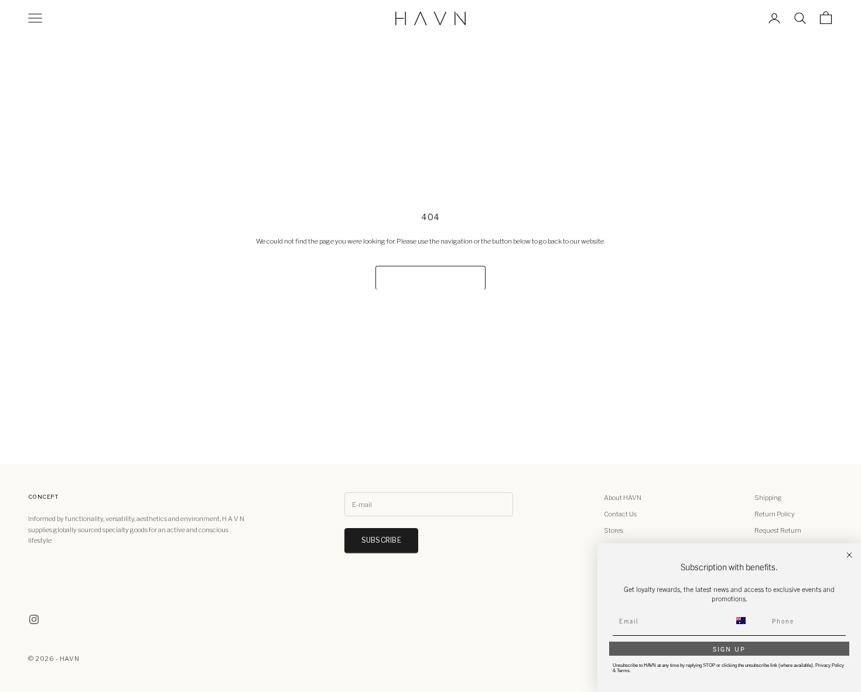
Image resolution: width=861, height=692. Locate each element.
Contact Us (620, 514)
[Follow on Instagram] (34, 619)
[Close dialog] (849, 555)
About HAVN (622, 498)
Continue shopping (430, 277)
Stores (613, 530)
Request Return (777, 530)
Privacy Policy (829, 665)
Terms (623, 670)
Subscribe (381, 540)
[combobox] (748, 620)
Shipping (768, 498)
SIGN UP (729, 649)
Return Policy (774, 514)
